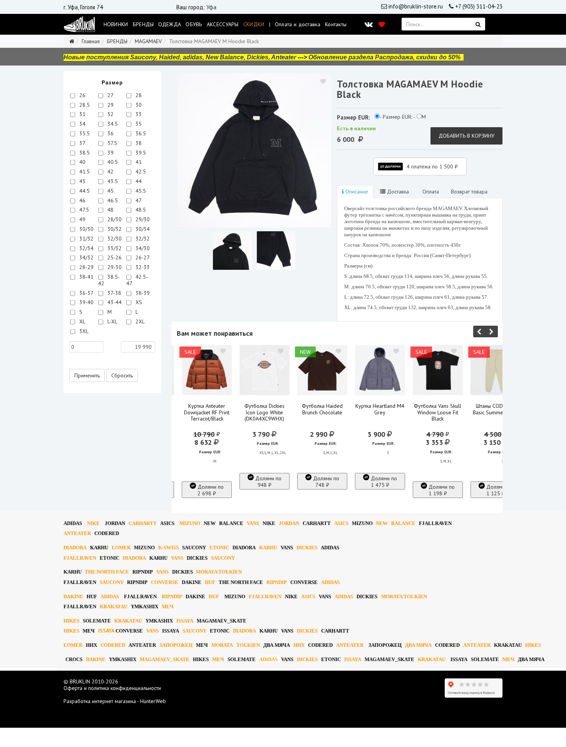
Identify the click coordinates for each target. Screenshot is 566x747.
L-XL (111, 321)
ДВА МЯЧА (276, 645)
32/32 (142, 238)
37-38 (113, 292)
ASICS (167, 523)
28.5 (84, 104)
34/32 (86, 257)
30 (138, 104)
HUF (210, 582)
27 (110, 95)
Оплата (430, 191)
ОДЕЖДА (169, 24)
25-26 (114, 257)
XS (138, 302)
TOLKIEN (248, 645)
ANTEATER (77, 533)
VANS (253, 523)
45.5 (140, 190)
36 (110, 133)
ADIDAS (73, 523)
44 (138, 181)
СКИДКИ (254, 24)
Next (492, 331)
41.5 (84, 171)
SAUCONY (194, 547)
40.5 (112, 161)
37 (81, 143)
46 (81, 200)
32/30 (114, 238)
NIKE (93, 523)
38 (138, 143)
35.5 (84, 133)
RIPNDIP (142, 572)
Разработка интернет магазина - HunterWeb (115, 701)
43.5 (112, 181)
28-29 (86, 267)
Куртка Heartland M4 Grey (379, 409)
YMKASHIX (144, 606)
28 (138, 95)
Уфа (211, 7)
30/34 (142, 228)
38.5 (84, 152)
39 (110, 152)
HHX (91, 645)
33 (138, 114)
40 (81, 161)
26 (81, 95)
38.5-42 (109, 280)
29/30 (142, 219)
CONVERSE (164, 582)
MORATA (222, 645)
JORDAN (289, 523)
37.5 (111, 143)
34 (81, 123)
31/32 (86, 238)
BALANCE (231, 523)
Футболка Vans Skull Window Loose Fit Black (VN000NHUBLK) (437, 416)
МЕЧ (168, 606)
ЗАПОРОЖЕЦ (176, 645)
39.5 (140, 152)
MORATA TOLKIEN (219, 572)
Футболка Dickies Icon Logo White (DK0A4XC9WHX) (264, 412)
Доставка (397, 191)
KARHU (99, 547)
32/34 (86, 248)
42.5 (140, 171)
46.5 (112, 200)
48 (110, 209)
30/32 (114, 228)
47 (138, 200)
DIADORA (75, 547)
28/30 (114, 219)
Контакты (336, 24)
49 (81, 219)
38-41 (86, 276)
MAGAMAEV (148, 41)
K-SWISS (168, 547)
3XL (83, 331)
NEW (210, 523)
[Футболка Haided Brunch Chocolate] (322, 370)
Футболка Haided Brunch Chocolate (322, 409)
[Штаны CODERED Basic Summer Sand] (496, 370)
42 (110, 171)
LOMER (121, 547)
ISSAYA (184, 621)
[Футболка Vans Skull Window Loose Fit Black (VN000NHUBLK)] (438, 370)
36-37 (86, 292)
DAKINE (191, 582)
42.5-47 (137, 280)
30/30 (86, 228)
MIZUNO (189, 523)
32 (110, 114)
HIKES (71, 621)
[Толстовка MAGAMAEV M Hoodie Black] (254, 150)
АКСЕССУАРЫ (223, 24)
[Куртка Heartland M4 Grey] (380, 370)
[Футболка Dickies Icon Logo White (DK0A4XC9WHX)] (264, 370)
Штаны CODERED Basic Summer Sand (495, 409)
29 (110, 104)
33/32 (114, 248)
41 (138, 161)
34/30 (142, 248)
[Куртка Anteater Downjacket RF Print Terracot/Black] (207, 370)
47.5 (83, 209)
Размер (112, 83)
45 (110, 190)
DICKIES (306, 547)
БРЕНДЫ (143, 24)
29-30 (114, 267)
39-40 (86, 302)
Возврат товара (469, 191)
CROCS (73, 659)
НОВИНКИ (116, 24)
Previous (479, 331)
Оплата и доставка (297, 24)
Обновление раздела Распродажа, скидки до (384, 57)
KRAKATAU (113, 606)
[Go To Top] (1, 730)
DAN (115, 523)
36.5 (140, 133)
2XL (139, 321)
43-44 (114, 302)
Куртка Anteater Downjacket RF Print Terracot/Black (206, 412)
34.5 (112, 123)
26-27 (142, 257)
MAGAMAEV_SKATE (221, 621)
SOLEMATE (97, 621)
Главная (91, 41)
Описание (356, 191)
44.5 (84, 190)
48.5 (140, 209)
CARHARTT (143, 523)
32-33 (142, 267)
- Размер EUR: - (397, 117)
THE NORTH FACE (107, 572)
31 (81, 114)
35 (138, 123)
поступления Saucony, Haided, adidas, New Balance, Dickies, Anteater (191, 57)
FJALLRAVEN (435, 523)
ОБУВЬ (194, 24)
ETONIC (219, 547)
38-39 (142, 292)
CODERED (106, 533)
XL (81, 321)
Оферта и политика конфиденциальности (112, 688)
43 (81, 181)
